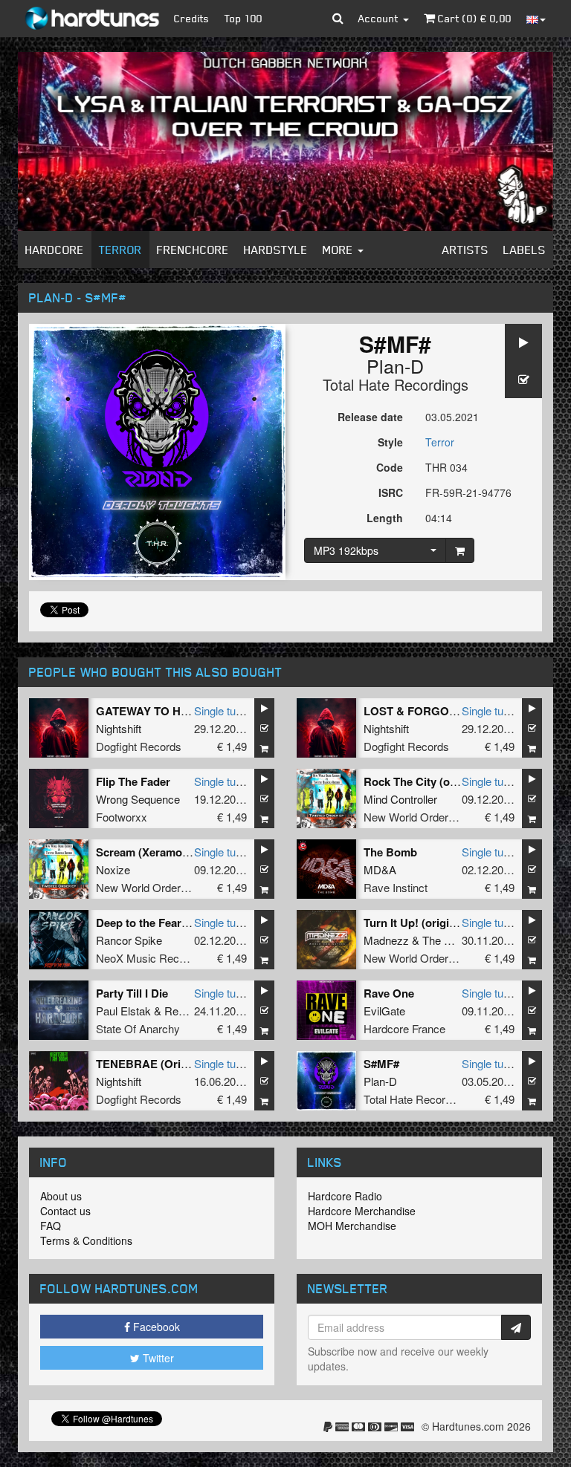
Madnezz (386, 940)
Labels (524, 249)
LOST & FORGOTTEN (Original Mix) (458, 711)
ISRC (390, 492)
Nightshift (118, 728)
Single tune (221, 710)
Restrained (190, 1010)
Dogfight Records (138, 746)
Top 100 (243, 18)
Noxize (113, 869)
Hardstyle (276, 249)
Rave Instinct (396, 887)
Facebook (155, 1326)
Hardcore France (404, 1028)
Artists (465, 249)
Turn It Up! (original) (416, 922)
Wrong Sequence (138, 799)
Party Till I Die (132, 993)
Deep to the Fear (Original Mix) (175, 922)
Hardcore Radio (345, 1195)
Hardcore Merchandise (362, 1210)
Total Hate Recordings (395, 384)
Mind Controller (400, 799)
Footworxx (121, 816)
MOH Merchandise (352, 1225)
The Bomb (390, 852)
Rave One (389, 993)
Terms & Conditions (86, 1240)
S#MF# (381, 1063)
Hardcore (54, 249)
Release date (370, 416)
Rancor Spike (129, 940)
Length (385, 517)
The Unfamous (458, 940)
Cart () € (473, 18)
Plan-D (395, 365)
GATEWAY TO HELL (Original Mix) (185, 711)
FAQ (50, 1225)
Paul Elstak (123, 1010)
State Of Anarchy (138, 1028)
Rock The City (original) (425, 781)
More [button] (339, 249)
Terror (120, 249)
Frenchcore (193, 249)
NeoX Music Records (148, 958)
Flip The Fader (133, 781)
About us (61, 1195)
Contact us (65, 1210)
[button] (338, 18)
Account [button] (379, 18)
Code (389, 467)
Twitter (157, 1357)
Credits (192, 18)
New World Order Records (428, 816)
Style (390, 442)
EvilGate (384, 1010)
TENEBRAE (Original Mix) (163, 1063)
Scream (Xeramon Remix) (162, 852)
